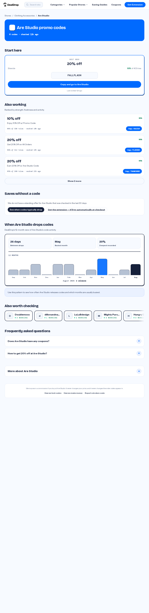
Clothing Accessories (24, 15)
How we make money (73, 393)
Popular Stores (77, 4)
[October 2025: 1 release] (24, 272)
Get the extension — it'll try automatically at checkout (76, 209)
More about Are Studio (74, 371)
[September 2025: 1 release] (13, 272)
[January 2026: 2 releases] (58, 269)
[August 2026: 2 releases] (136, 269)
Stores (8, 15)
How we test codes (53, 393)
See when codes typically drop (26, 209)
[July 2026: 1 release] (124, 272)
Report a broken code (95, 393)
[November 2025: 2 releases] (36, 269)
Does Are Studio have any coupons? (74, 341)
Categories (56, 4)
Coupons (116, 4)
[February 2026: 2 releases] (69, 269)
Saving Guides (99, 4)
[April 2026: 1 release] (91, 272)
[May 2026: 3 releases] (102, 267)
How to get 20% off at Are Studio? (74, 353)
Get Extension (135, 4)
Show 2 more (74, 181)
